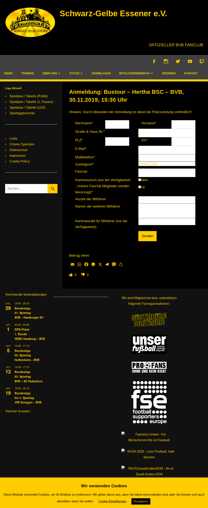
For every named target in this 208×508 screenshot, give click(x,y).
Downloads (101, 73)
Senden (147, 236)
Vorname (148, 123)
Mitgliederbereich (134, 73)
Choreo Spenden (22, 144)
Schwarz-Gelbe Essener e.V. (113, 13)
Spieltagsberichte (22, 113)
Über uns (49, 73)
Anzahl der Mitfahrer (90, 199)
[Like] (71, 275)
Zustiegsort (84, 164)
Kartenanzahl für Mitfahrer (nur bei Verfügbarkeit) (101, 224)
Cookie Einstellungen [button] (112, 501)
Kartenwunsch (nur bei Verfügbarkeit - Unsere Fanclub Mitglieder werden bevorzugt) (102, 186)
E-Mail (80, 149)
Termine (27, 73)
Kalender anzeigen (18, 411)
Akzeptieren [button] (141, 501)
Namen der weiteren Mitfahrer (97, 206)
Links (13, 138)
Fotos (74, 73)
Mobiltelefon (85, 157)
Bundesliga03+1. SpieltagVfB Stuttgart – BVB (28, 397)
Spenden (169, 73)
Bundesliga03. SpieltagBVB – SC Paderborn (29, 376)
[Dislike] (83, 275)
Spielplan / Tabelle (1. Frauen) (31, 102)
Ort (144, 140)
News (8, 73)
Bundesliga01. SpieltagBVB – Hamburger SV (29, 312)
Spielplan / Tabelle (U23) (27, 107)
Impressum (17, 155)
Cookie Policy (20, 161)
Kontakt (191, 73)
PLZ (79, 140)
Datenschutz (19, 150)
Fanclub (81, 171)
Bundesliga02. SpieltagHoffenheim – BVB (27, 355)
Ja (143, 187)
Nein (144, 180)
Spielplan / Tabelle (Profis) (29, 96)
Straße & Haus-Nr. (90, 132)
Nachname (84, 123)
